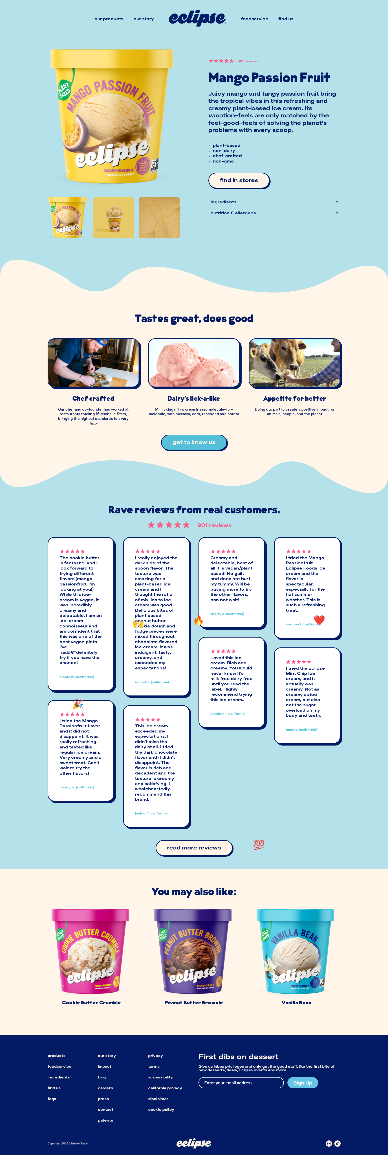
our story (107, 1055)
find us (54, 1088)
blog (102, 1077)
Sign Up (302, 1082)
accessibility (160, 1077)
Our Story (144, 18)
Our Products (109, 18)
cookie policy (161, 1109)
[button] (274, 202)
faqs (52, 1098)
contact (105, 1109)
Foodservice (254, 18)
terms (154, 1066)
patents (105, 1120)
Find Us (285, 18)
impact (104, 1066)
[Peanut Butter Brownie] (194, 959)
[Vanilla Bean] (297, 959)
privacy (155, 1055)
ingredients (59, 1077)
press (103, 1098)
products (57, 1055)
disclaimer (158, 1098)
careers (105, 1088)
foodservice (60, 1066)
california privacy (165, 1088)
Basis (84, 1143)
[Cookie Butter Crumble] (92, 959)
